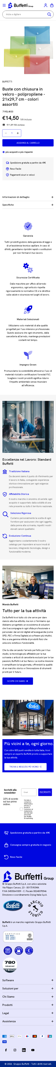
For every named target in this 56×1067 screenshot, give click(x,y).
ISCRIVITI (45, 792)
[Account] (46, 5)
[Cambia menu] (4, 5)
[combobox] (28, 14)
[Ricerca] (49, 14)
